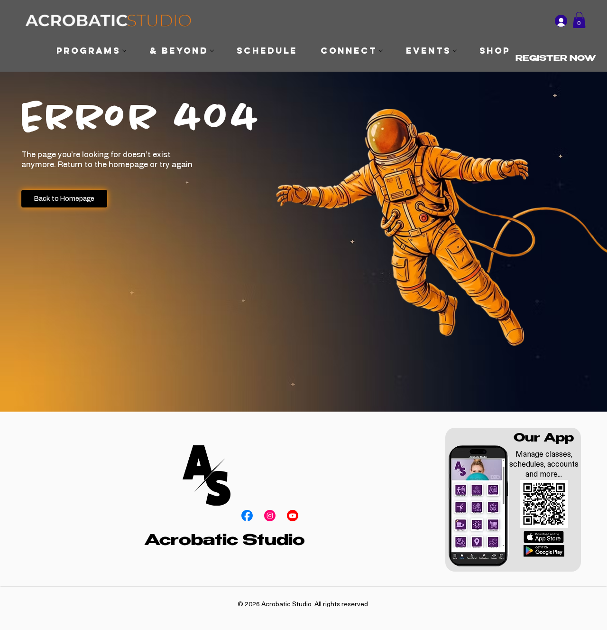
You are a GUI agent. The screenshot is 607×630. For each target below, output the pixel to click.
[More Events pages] (455, 51)
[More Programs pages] (124, 51)
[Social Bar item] (247, 515)
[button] (579, 20)
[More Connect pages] (381, 51)
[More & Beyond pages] (212, 51)
